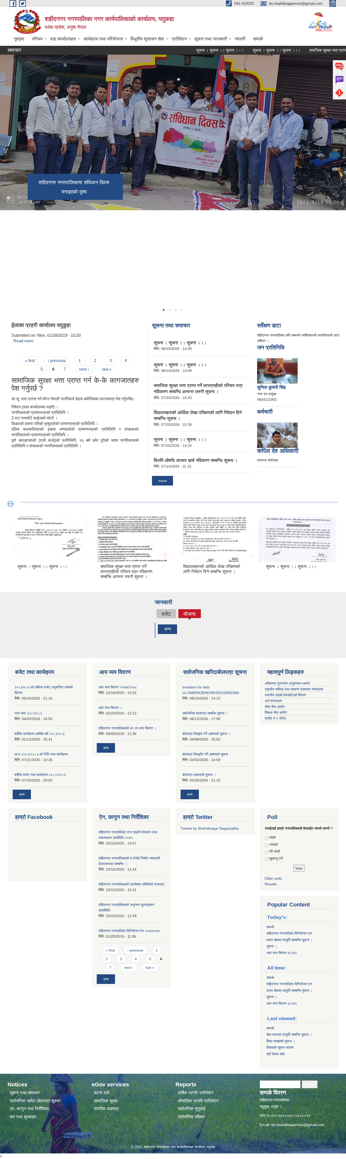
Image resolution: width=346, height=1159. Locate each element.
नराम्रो (273, 844)
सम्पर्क (258, 38)
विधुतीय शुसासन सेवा (147, 38)
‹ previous (57, 361)
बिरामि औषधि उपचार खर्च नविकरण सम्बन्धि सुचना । (196, 460)
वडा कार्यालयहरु (63, 38)
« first (30, 361)
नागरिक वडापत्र (106, 1108)
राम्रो (272, 837)
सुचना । (271, 946)
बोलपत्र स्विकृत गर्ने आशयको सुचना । (206, 734)
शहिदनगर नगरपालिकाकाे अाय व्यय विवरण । (128, 728)
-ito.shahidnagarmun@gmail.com (297, 1125)
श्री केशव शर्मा (275, 1054)
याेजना (189, 614)
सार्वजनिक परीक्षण (191, 1116)
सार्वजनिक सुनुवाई (191, 1108)
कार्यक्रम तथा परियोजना (103, 38)
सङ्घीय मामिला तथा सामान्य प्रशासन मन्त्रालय (294, 689)
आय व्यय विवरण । (110, 708)
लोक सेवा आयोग (275, 707)
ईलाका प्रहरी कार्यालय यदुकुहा (41, 325)
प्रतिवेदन (179, 38)
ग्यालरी (240, 38)
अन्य (167, 629)
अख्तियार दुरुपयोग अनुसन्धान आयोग (287, 683)
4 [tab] (182, 310)
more (162, 481)
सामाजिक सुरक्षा (106, 1101)
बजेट (166, 614)
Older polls (273, 878)
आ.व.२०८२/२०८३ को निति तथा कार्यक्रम (41, 754)
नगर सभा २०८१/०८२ (28, 713)
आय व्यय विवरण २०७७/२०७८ (118, 687)
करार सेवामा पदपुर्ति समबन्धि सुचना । (289, 940)
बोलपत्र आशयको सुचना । (199, 775)
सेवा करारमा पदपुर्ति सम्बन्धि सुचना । (289, 1034)
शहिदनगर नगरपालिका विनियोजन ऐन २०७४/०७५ (129, 931)
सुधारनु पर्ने (276, 858)
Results (271, 884)
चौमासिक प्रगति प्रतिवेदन (198, 1101)
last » (106, 369)
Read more (23, 341)
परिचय (37, 38)
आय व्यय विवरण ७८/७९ (281, 953)
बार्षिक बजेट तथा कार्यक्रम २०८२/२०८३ (40, 775)
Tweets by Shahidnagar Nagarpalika (210, 828)
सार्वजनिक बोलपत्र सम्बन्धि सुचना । (205, 713)
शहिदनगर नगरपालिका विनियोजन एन (289, 933)
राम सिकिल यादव (275, 450)
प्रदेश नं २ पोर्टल (275, 718)
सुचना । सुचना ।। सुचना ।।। (192, 50)
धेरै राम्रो (274, 851)
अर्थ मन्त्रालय (273, 701)
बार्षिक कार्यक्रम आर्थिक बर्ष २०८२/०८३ (39, 734)
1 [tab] (163, 310)
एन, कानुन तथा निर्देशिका (29, 1108)
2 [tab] (169, 310)
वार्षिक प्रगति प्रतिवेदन (196, 1092)
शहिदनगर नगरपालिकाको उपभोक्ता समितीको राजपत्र (131, 884)
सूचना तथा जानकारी (210, 38)
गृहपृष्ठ (19, 38)
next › (84, 369)
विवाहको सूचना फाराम (279, 1047)
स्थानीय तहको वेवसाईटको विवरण (285, 695)
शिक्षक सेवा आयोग (276, 712)
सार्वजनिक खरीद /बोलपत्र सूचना (35, 1101)
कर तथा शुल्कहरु (23, 1116)
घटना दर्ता (101, 1092)
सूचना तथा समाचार (25, 1092)
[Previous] (5, 229)
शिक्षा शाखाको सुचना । (280, 1041)
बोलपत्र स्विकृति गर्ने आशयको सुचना (205, 754)
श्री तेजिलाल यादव (272, 387)
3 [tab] (176, 310)
